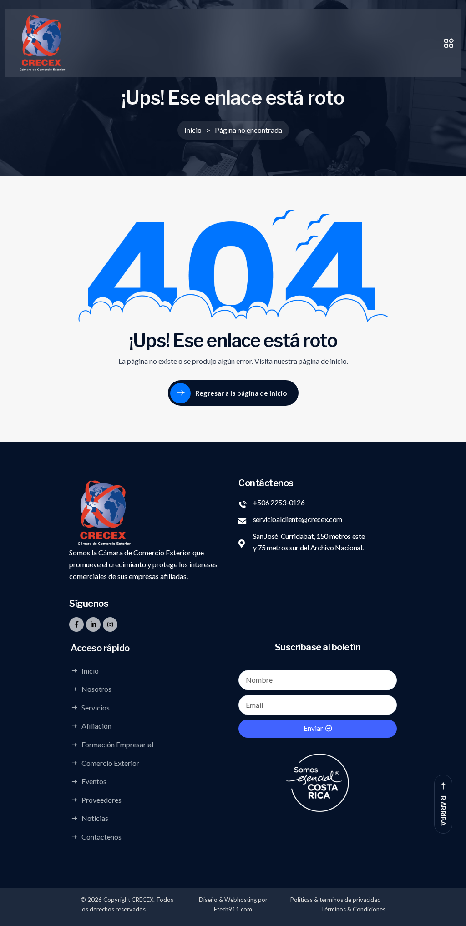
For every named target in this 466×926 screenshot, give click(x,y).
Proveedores (101, 799)
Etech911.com (233, 909)
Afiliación (96, 726)
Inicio (90, 670)
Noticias (94, 818)
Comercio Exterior (110, 762)
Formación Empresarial (117, 744)
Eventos (93, 781)
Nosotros (96, 689)
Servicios (95, 707)
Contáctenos (101, 836)
